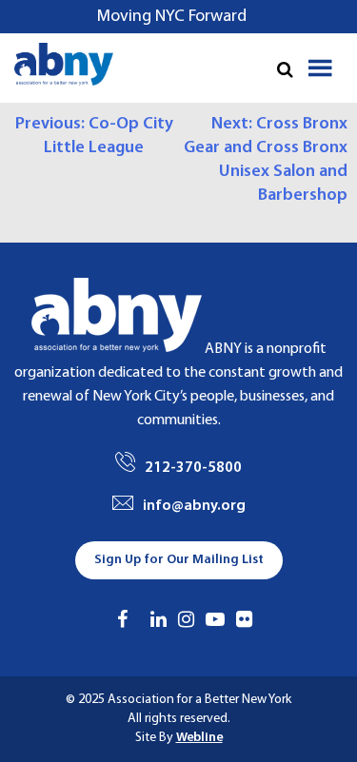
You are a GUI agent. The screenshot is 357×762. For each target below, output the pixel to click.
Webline (199, 738)
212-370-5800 (193, 468)
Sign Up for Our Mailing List (179, 560)
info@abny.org (194, 506)
